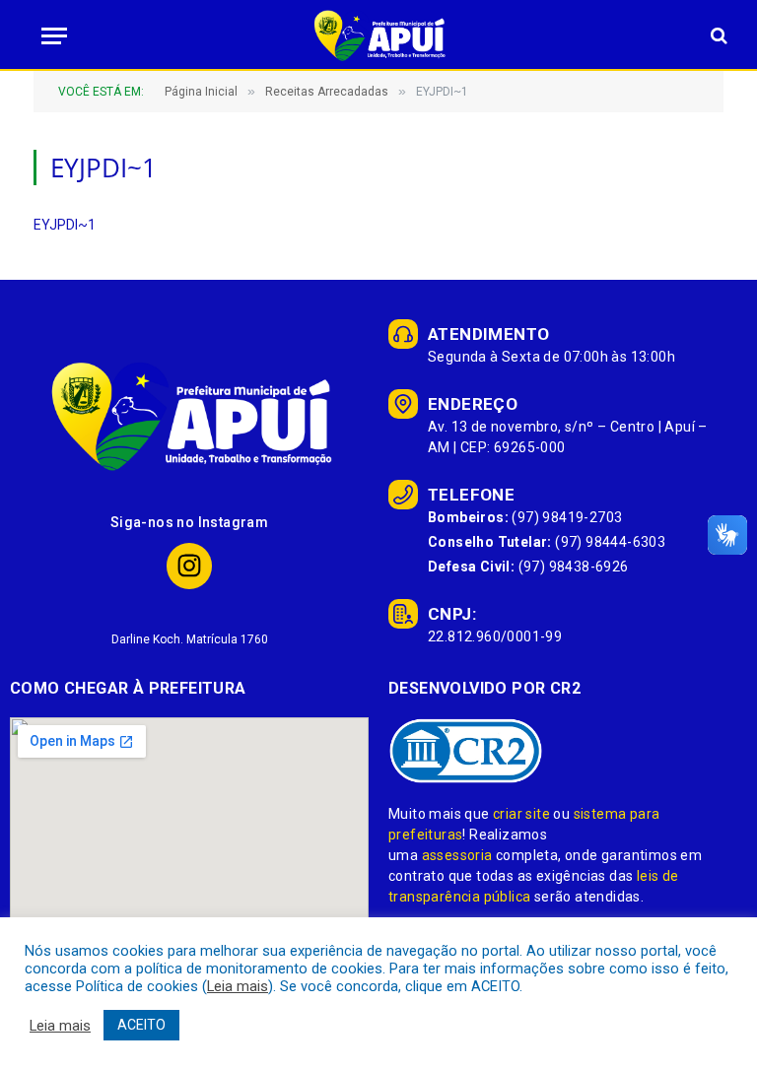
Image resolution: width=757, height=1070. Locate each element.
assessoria (457, 855)
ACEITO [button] (141, 1025)
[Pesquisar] (717, 36)
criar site (521, 814)
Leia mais (237, 986)
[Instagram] (190, 566)
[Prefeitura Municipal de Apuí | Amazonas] (378, 35)
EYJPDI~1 (65, 225)
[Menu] (48, 36)
